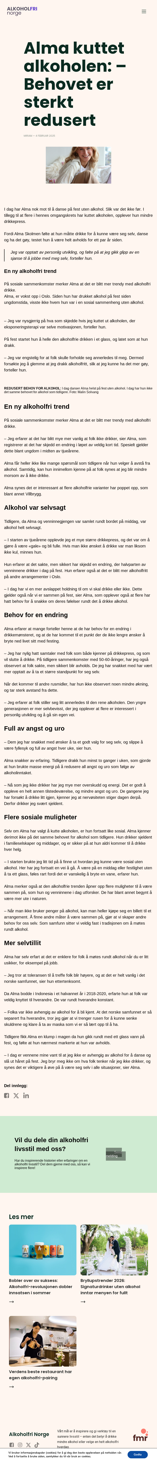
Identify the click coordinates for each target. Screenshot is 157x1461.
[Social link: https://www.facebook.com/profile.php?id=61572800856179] (13, 1445)
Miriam (28, 135)
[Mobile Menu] (144, 11)
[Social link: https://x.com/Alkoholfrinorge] (30, 1445)
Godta (138, 1454)
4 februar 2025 (45, 135)
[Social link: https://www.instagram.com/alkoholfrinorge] (21, 1445)
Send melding (114, 1154)
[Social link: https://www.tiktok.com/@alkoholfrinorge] (38, 1445)
